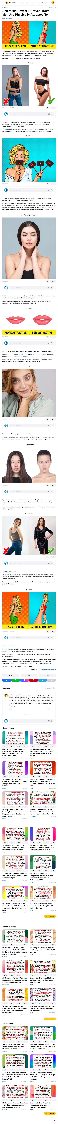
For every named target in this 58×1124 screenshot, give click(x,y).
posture (7, 574)
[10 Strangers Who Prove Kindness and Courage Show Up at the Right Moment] (43, 936)
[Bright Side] (10, 3)
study (34, 359)
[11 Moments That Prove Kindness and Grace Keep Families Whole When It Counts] (43, 967)
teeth (37, 203)
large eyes (16, 434)
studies (7, 129)
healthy (16, 126)
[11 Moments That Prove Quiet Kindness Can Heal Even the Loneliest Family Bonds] (43, 1092)
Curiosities (4, 7)
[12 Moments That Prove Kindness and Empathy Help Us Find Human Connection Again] (15, 862)
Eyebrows (5, 500)
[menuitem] (21, 2)
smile (28, 198)
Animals (4, 912)
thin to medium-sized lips (21, 356)
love (18, 437)
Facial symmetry (6, 296)
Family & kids (5, 758)
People (31, 758)
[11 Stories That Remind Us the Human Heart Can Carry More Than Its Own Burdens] (43, 893)
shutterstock (45, 669)
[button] (10, 675)
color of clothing (9, 649)
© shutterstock (5, 107)
